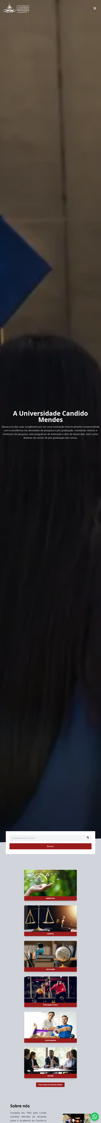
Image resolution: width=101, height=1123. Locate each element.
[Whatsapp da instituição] (94, 1116)
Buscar (50, 846)
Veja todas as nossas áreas (50, 1085)
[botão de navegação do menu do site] (95, 8)
